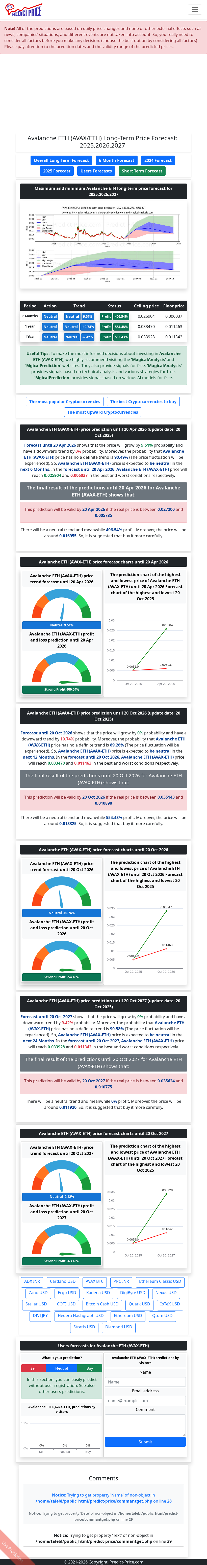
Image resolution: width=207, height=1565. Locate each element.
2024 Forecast (158, 160)
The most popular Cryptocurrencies (64, 401)
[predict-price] (24, 9)
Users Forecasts (96, 171)
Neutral (61, 1368)
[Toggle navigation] (195, 10)
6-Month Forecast (116, 160)
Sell (34, 1368)
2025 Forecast (56, 171)
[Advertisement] (103, 95)
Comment (145, 1409)
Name (145, 1372)
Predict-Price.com (126, 1562)
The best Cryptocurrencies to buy (143, 401)
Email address (145, 1391)
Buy (90, 1368)
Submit (145, 1442)
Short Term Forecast (142, 171)
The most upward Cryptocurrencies (102, 412)
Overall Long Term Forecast (61, 160)
